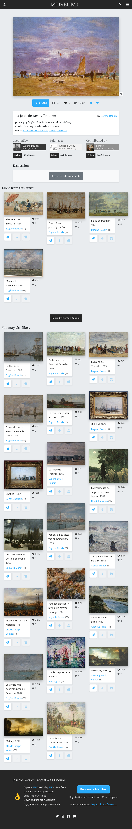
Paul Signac (54, 681)
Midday (10, 740)
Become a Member (93, 789)
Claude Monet (98, 565)
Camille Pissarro (56, 747)
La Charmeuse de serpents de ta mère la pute (102, 492)
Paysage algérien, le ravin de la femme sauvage (59, 608)
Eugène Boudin (109, 115)
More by (66, 317)
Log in (94, 804)
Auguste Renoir (56, 617)
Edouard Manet (14, 567)
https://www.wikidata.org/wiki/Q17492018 (45, 130)
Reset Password (108, 804)
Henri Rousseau (99, 501)
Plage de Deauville (101, 220)
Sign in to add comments (66, 176)
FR (24, 228)
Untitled (10, 493)
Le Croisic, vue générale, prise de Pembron (15, 689)
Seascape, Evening (101, 670)
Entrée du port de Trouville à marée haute (15, 431)
